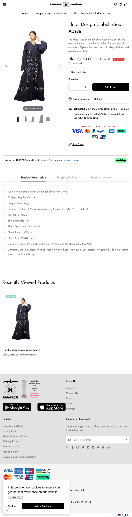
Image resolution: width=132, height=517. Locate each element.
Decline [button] (12, 506)
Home (25, 13)
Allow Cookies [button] (43, 506)
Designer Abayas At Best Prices (51, 13)
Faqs (68, 398)
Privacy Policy (10, 431)
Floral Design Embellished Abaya (21, 350)
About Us (71, 388)
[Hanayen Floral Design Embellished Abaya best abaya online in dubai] (18, 119)
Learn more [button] (15, 497)
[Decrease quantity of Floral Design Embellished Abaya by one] (72, 87)
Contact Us (72, 393)
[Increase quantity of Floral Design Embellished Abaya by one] (85, 87)
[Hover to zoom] (33, 66)
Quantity (73, 79)
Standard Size (78, 72)
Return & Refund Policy (15, 436)
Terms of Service (11, 446)
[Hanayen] (66, 4)
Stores (69, 403)
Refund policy (10, 451)
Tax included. (75, 63)
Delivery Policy (11, 441)
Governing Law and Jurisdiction (19, 457)
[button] (124, 515)
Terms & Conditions (13, 426)
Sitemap (70, 408)
